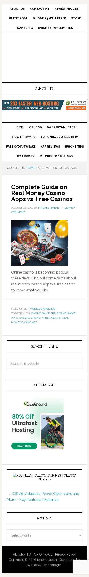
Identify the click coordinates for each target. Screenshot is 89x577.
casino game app (43, 313)
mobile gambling (42, 308)
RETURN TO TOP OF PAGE (32, 554)
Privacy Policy (65, 554)
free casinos (51, 317)
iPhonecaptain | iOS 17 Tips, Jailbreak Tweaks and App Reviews (44, 58)
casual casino (29, 317)
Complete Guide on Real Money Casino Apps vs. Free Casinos (42, 193)
